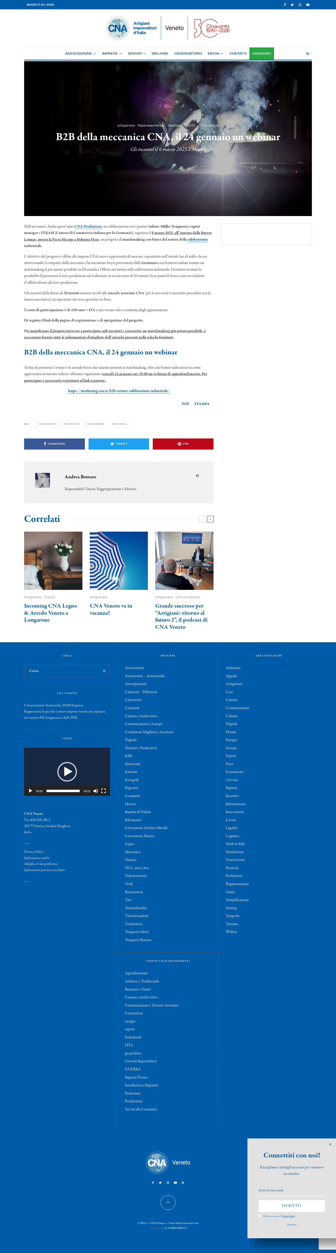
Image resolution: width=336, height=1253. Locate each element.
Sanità (230, 892)
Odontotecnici (136, 876)
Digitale (131, 740)
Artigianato (126, 125)
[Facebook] (284, 5)
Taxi (128, 900)
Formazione (234, 772)
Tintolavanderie (137, 916)
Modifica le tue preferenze (41, 863)
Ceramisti (132, 708)
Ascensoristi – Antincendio (145, 676)
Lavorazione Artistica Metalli (146, 828)
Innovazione (235, 812)
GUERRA (133, 1069)
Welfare (160, 53)
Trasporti (232, 916)
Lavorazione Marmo (140, 836)
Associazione (78, 53)
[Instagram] (300, 5)
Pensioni (232, 868)
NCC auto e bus (137, 868)
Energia (231, 740)
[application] (67, 772)
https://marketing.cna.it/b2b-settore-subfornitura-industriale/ (119, 391)
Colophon (155, 1228)
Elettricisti (132, 764)
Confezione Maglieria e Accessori (149, 732)
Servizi (135, 53)
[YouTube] (308, 5)
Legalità (231, 828)
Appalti (231, 676)
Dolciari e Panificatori (141, 748)
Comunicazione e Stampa (143, 724)
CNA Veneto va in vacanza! (111, 610)
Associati (261, 53)
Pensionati (132, 1093)
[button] (67, 772)
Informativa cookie (36, 858)
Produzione (133, 1101)
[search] (104, 671)
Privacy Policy (33, 851)
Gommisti (132, 796)
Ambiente (233, 668)
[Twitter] (292, 5)
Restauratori (134, 892)
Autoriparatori (136, 684)
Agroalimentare (136, 973)
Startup (231, 908)
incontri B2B (96, 424)
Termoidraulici (136, 908)
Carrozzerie (133, 700)
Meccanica (120, 424)
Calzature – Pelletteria (141, 692)
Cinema (231, 700)
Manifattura (235, 852)
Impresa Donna (136, 1077)
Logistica (232, 836)
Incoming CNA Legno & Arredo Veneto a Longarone (50, 613)
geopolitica (133, 1053)
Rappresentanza (150, 125)
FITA (129, 1045)
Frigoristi (131, 788)
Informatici (133, 820)
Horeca (130, 804)
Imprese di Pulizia (138, 812)
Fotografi (131, 780)
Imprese (110, 53)
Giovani (232, 780)
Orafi (129, 884)
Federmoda (133, 1037)
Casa (229, 692)
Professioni (234, 876)
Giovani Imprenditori (141, 1061)
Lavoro (231, 820)
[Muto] (95, 790)
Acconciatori (134, 668)
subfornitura (198, 239)
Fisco (229, 764)
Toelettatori (133, 924)
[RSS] (182, 1182)
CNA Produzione (88, 226)
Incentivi (232, 796)
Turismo (232, 924)
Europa (231, 748)
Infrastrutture (235, 804)
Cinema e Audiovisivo (141, 716)
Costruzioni (134, 1013)
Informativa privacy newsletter (44, 870)
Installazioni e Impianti (141, 1085)
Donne (231, 732)
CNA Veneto (71, 424)
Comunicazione (187, 597)
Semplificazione (237, 900)
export (130, 1029)
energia (130, 1021)
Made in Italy (235, 844)
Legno (129, 844)
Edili (128, 756)
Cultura (231, 716)
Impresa (231, 788)
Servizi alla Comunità (141, 1109)
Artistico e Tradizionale (142, 981)
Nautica (130, 860)
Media (213, 53)
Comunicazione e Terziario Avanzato (152, 1005)
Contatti (237, 53)
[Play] (30, 790)
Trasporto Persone (138, 940)
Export (49, 597)
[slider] (63, 791)
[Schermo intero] (103, 790)
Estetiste (131, 772)
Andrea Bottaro (80, 477)
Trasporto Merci (137, 932)
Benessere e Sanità (138, 989)
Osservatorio (188, 53)
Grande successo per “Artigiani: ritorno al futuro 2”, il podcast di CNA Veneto (181, 617)
